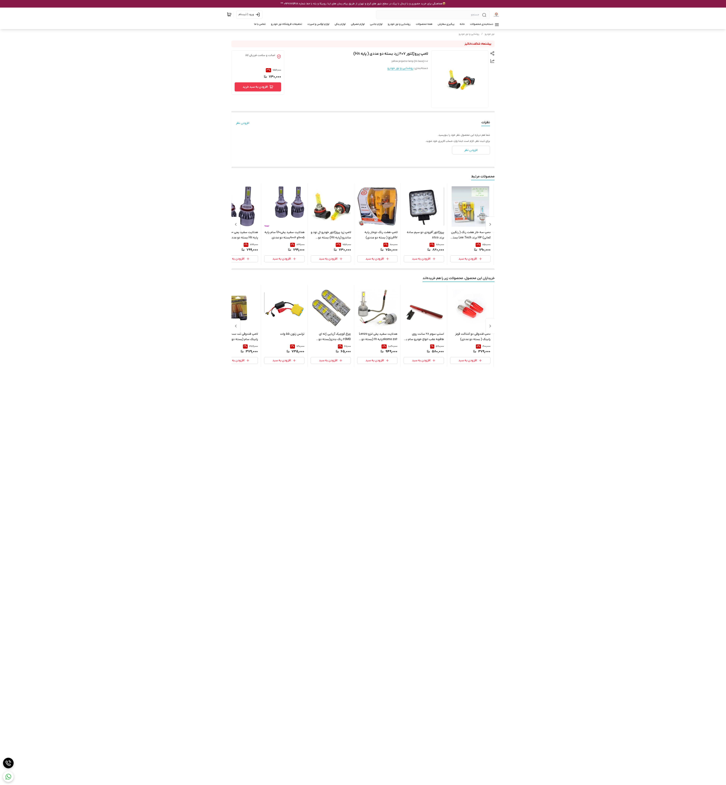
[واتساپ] (8, 776)
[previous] (490, 224)
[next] (235, 224)
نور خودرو (490, 34)
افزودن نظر (242, 123)
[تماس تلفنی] (8, 763)
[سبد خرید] (229, 14)
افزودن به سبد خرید (255, 87)
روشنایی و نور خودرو (469, 34)
